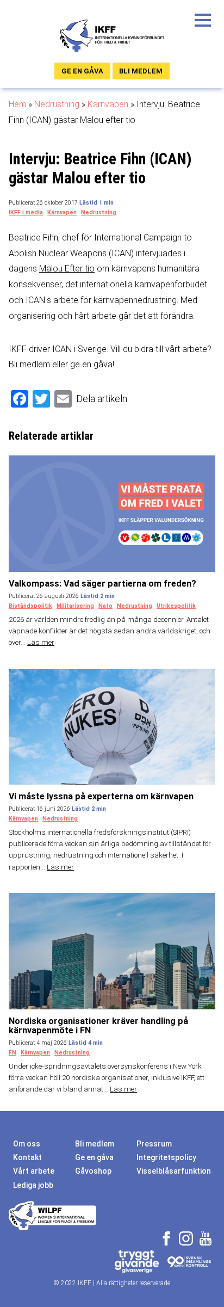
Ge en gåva (82, 71)
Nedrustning (56, 104)
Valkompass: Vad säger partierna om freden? (102, 583)
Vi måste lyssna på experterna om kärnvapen (101, 796)
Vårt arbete (33, 1171)
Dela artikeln (101, 398)
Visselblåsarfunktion (173, 1171)
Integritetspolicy (166, 1157)
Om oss (26, 1143)
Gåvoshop (93, 1171)
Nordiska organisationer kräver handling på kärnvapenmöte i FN (98, 1026)
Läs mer (40, 642)
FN (12, 1052)
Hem (17, 104)
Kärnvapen (108, 104)
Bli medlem (141, 71)
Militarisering (75, 605)
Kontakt (27, 1157)
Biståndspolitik (30, 605)
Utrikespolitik (176, 605)
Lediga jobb (33, 1185)
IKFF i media (26, 212)
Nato (105, 605)
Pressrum (154, 1143)
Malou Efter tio (67, 268)
